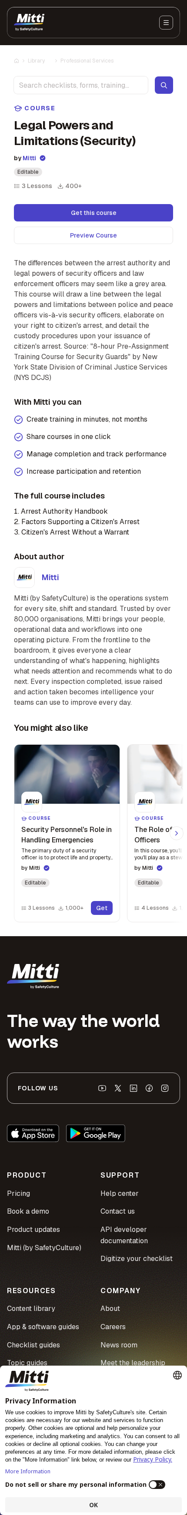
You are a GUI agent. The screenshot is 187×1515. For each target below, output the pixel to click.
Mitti (29, 158)
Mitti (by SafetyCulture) (44, 1247)
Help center (119, 1193)
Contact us (117, 1211)
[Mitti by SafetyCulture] (29, 22)
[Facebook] (149, 1088)
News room (118, 1345)
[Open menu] (166, 23)
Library (36, 60)
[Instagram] (164, 1088)
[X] (118, 1088)
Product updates (33, 1229)
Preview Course (93, 235)
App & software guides (43, 1326)
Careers (113, 1326)
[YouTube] (102, 1088)
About (110, 1308)
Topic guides (27, 1362)
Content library (31, 1308)
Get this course (94, 213)
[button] (67, 833)
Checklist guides (33, 1345)
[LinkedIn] (133, 1088)
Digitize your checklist (136, 1258)
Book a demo (28, 1211)
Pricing (18, 1193)
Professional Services (87, 60)
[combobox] (81, 85)
